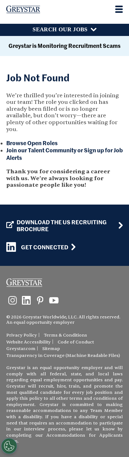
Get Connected (44, 247)
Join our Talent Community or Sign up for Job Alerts (64, 153)
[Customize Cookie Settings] (9, 446)
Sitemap (51, 348)
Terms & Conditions (65, 335)
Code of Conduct (76, 342)
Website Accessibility (28, 342)
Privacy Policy (21, 335)
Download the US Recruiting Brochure (62, 225)
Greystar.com (20, 348)
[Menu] (119, 9)
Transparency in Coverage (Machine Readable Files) (63, 355)
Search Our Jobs (60, 29)
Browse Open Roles (32, 143)
